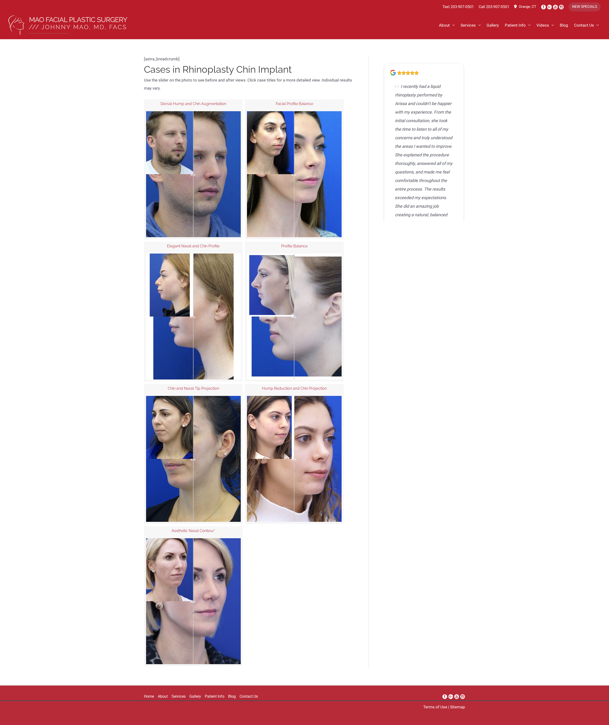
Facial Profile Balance (294, 103)
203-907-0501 (462, 7)
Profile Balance (294, 246)
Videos (542, 25)
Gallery (492, 25)
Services (468, 25)
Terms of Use (435, 707)
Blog (564, 25)
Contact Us (584, 25)
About (444, 25)
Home (149, 696)
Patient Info (515, 25)
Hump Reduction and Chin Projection (294, 388)
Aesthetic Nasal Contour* (193, 530)
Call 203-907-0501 (494, 7)
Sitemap (457, 707)
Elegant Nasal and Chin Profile (193, 246)
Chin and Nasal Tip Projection (193, 388)
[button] (585, 6)
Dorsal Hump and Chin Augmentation (193, 103)
